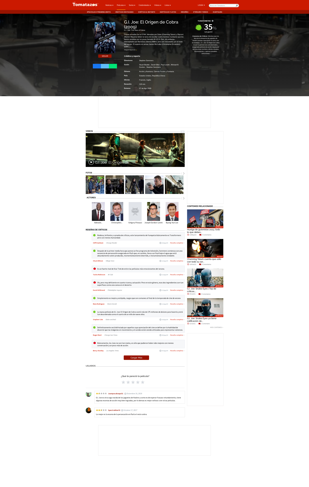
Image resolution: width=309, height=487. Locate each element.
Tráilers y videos (201, 12)
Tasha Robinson (99, 274)
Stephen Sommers (146, 60)
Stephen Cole (98, 319)
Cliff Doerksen (98, 243)
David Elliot (155, 65)
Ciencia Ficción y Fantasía (164, 71)
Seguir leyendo (130, 50)
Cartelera (218, 12)
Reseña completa (176, 243)
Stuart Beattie (144, 65)
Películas (120, 5)
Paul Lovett (165, 65)
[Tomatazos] (84, 5)
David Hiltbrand (99, 290)
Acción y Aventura (146, 71)
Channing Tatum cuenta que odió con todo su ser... (204, 260)
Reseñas (185, 12)
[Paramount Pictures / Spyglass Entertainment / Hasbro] (95, 184)
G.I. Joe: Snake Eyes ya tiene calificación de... (201, 319)
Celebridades (144, 5)
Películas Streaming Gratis (99, 12)
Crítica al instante (147, 12)
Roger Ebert (97, 335)
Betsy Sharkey (98, 351)
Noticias (108, 5)
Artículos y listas (168, 12)
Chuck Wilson (98, 261)
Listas (167, 5)
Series (131, 5)
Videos (157, 5)
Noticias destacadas (124, 12)
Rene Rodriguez (99, 304)
